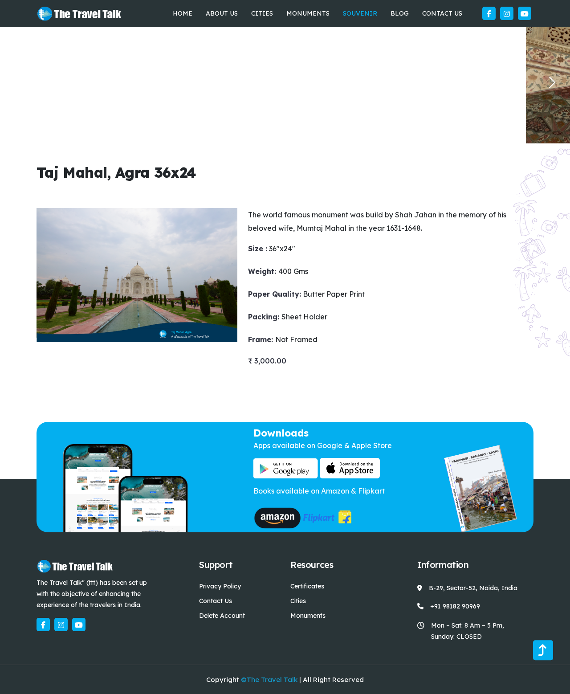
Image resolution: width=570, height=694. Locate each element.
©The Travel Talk (269, 679)
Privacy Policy (220, 586)
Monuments (308, 13)
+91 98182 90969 (455, 606)
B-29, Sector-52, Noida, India (473, 588)
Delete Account (222, 616)
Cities (262, 13)
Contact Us (442, 13)
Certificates (307, 586)
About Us (222, 13)
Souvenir (360, 13)
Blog (400, 13)
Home (182, 13)
